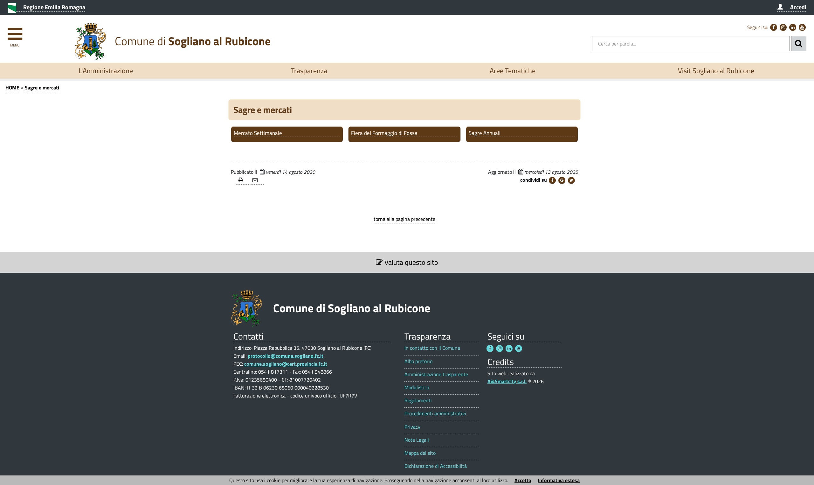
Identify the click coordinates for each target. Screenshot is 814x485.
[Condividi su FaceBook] (552, 180)
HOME (12, 87)
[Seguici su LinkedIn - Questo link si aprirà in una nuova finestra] (792, 27)
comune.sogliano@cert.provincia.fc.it (285, 364)
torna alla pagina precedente (404, 219)
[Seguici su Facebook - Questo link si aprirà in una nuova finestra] (773, 27)
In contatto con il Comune (432, 348)
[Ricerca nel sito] (798, 43)
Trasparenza (309, 71)
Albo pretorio (418, 361)
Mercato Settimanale (258, 133)
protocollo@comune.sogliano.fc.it (285, 356)
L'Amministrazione (106, 71)
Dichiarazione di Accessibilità (435, 466)
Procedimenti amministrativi (435, 414)
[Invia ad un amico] (257, 180)
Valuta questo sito (410, 262)
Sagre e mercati (42, 87)
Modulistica (416, 387)
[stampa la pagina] (243, 180)
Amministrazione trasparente (436, 374)
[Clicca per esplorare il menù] (15, 31)
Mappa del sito (420, 453)
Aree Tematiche (512, 71)
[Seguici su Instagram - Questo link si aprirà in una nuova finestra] (783, 27)
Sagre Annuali (484, 133)
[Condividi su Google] (561, 180)
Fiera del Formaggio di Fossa (384, 133)
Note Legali (416, 440)
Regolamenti (418, 400)
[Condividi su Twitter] (571, 180)
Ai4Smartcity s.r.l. (507, 381)
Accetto (522, 480)
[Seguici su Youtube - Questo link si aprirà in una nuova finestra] (802, 27)
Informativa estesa (559, 480)
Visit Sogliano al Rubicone (716, 71)
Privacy (412, 427)
